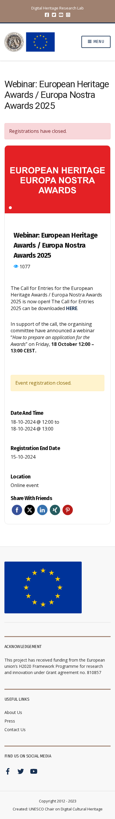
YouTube (61, 14)
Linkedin (42, 510)
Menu (98, 41)
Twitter (54, 14)
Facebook (47, 14)
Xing (55, 510)
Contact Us (15, 729)
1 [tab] (10, 207)
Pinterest (68, 510)
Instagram (68, 14)
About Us (13, 712)
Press (9, 721)
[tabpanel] (57, 180)
